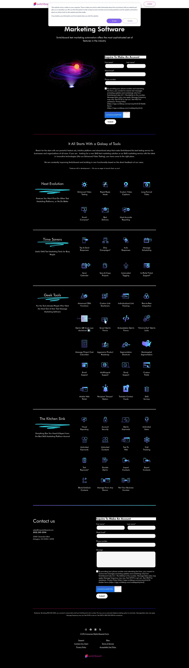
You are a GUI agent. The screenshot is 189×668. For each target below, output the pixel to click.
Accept (114, 21)
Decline (130, 21)
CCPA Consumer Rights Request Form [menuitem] (94, 634)
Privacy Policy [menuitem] (81, 647)
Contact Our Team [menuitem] (81, 644)
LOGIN (149, 4)
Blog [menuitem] (108, 640)
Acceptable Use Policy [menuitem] (108, 647)
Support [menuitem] (81, 640)
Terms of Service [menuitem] (108, 644)
